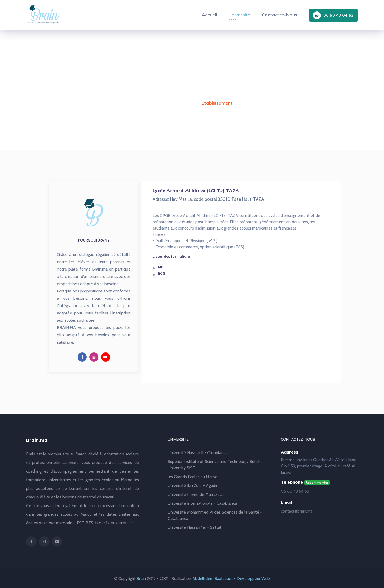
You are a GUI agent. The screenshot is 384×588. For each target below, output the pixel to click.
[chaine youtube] (105, 357)
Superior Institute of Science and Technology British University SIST (214, 464)
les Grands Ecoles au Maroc (192, 476)
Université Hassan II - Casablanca (198, 452)
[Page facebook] (82, 357)
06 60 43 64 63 (338, 15)
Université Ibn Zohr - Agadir (192, 485)
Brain (141, 578)
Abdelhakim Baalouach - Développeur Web (231, 578)
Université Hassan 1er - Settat (195, 527)
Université (239, 15)
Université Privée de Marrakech (196, 494)
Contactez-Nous (279, 15)
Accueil (209, 15)
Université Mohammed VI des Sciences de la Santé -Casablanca (215, 515)
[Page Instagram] (93, 357)
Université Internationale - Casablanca (202, 503)
